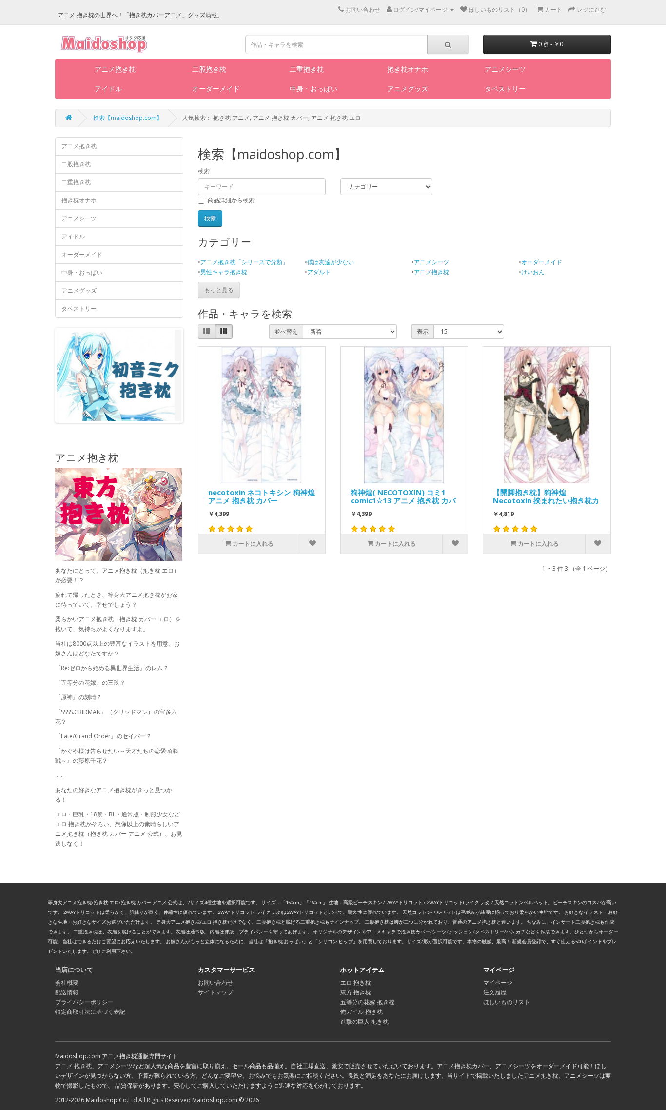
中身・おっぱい (313, 88)
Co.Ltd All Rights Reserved (155, 1100)
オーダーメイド (216, 88)
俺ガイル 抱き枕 (361, 1012)
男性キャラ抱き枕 (223, 272)
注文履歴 (495, 992)
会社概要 (66, 982)
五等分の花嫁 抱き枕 (367, 1002)
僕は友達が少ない (330, 262)
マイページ (497, 982)
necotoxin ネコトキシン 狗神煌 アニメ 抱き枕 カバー (261, 496)
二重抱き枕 (307, 69)
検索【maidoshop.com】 (127, 118)
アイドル (108, 88)
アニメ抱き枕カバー (463, 1066)
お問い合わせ (215, 982)
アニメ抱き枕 (115, 69)
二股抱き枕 (209, 69)
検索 (204, 171)
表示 (423, 331)
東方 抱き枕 (355, 992)
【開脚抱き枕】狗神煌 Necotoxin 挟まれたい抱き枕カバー (546, 498)
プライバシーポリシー (84, 1002)
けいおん (533, 272)
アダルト (319, 272)
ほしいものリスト (506, 1002)
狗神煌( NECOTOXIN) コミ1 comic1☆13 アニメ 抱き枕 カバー (403, 498)
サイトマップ (215, 992)
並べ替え (286, 331)
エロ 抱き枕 (355, 982)
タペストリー (505, 88)
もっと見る (219, 290)
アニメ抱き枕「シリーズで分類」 (244, 262)
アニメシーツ (505, 69)
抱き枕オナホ (407, 69)
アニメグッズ (407, 88)
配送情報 (66, 992)
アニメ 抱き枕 (73, 1066)
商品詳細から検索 (231, 200)
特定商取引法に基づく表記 (90, 1012)
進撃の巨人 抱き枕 (364, 1021)
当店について (74, 969)
